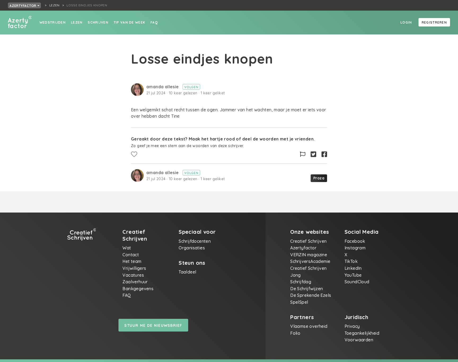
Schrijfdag (300, 281)
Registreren (434, 22)
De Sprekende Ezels (310, 295)
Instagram (355, 247)
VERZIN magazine (308, 254)
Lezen (76, 22)
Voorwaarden (359, 339)
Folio (295, 333)
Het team (131, 261)
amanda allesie (163, 86)
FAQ (154, 22)
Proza (318, 178)
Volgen (191, 87)
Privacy (352, 326)
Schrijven (98, 22)
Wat (126, 247)
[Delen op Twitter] (313, 154)
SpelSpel (299, 302)
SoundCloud (357, 281)
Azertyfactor (23, 6)
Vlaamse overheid (308, 326)
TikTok (351, 261)
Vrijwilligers (134, 268)
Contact (130, 254)
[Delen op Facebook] (324, 154)
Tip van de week (129, 22)
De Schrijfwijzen (306, 288)
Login (406, 22)
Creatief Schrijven (308, 241)
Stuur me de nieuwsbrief (153, 325)
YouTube (353, 275)
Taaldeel (187, 272)
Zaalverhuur (135, 281)
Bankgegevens (137, 288)
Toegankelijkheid (362, 333)
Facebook (355, 241)
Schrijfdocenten (195, 241)
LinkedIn (353, 268)
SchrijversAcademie (310, 261)
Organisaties (192, 247)
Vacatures (133, 275)
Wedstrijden (52, 22)
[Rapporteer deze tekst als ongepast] (302, 154)
